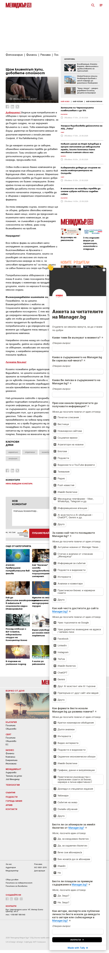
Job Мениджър (13, 779)
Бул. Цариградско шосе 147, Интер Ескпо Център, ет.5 (24, 910)
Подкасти (11, 797)
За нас (9, 864)
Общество (11, 729)
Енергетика (11, 760)
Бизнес (10, 750)
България (11, 722)
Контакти (11, 809)
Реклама (38, 864)
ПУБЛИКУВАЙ (40, 533)
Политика (10, 725)
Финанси (10, 753)
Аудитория (11, 867)
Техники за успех (14, 776)
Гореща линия (14, 801)
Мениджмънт (13, 769)
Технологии (13, 785)
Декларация (39, 871)
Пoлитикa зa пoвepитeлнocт (19, 883)
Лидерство (11, 773)
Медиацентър (12, 871)
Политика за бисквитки (16, 886)
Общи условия (12, 879)
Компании (10, 757)
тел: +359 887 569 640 (15, 915)
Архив (9, 805)
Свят (8, 734)
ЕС (7, 745)
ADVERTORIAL (69, 59)
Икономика (11, 764)
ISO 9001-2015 (40, 867)
